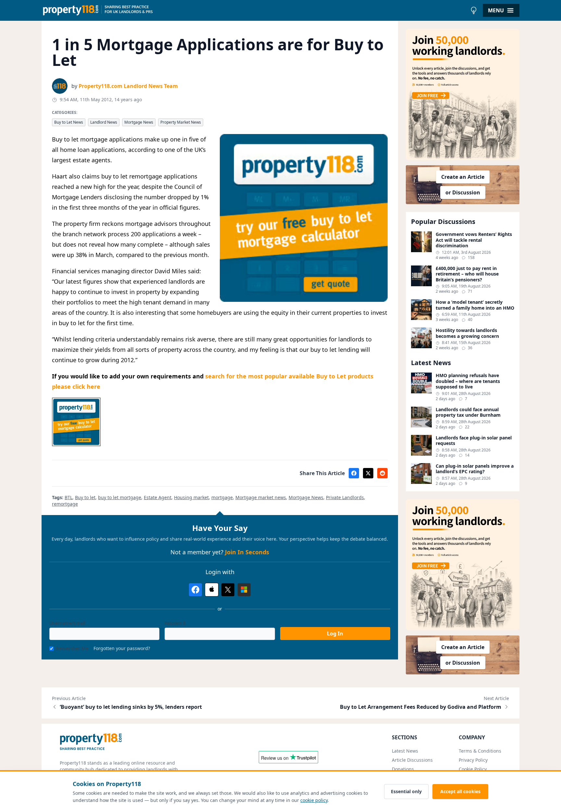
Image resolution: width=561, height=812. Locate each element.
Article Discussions (412, 760)
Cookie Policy (473, 769)
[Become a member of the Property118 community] (462, 94)
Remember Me (72, 648)
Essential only (406, 791)
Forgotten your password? (122, 648)
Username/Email (67, 623)
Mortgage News (138, 122)
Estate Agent (157, 497)
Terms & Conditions (480, 751)
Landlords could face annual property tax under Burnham (468, 412)
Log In (335, 633)
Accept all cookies (460, 791)
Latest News (405, 751)
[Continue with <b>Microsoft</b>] (244, 589)
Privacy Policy (473, 760)
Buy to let (85, 497)
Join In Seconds (247, 552)
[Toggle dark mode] (473, 10)
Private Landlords (345, 497)
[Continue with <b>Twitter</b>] (227, 589)
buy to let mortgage (119, 497)
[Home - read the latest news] (254, 10)
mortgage (222, 497)
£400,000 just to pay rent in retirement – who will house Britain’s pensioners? (467, 274)
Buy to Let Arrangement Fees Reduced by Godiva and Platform (420, 706)
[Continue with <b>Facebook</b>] (195, 589)
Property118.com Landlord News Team (128, 86)
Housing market (191, 497)
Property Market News (180, 122)
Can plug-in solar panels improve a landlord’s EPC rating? (475, 468)
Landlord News (103, 122)
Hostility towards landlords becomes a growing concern (467, 333)
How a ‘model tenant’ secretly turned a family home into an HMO (475, 305)
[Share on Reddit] (382, 473)
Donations (403, 769)
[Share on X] (368, 473)
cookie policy (314, 800)
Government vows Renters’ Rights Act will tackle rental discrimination (474, 240)
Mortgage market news (260, 497)
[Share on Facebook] (354, 473)
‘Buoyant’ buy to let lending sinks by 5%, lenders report (131, 706)
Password (175, 623)
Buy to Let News (68, 122)
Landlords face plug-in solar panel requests (474, 440)
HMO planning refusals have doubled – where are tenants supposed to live (468, 381)
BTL (68, 497)
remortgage (65, 504)
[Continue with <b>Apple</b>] (211, 589)
